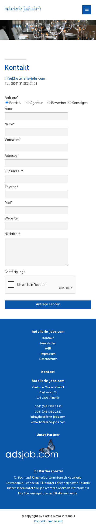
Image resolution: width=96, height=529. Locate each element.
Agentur (36, 103)
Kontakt (48, 338)
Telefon (11, 187)
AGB (48, 349)
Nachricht (13, 234)
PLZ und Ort (14, 172)
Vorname (12, 140)
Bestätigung (15, 272)
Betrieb (15, 103)
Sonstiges (79, 103)
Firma (8, 109)
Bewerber (58, 103)
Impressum (48, 354)
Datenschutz (48, 359)
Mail (8, 203)
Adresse (11, 156)
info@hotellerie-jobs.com (25, 79)
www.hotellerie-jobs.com (48, 422)
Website (11, 219)
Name (10, 125)
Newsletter (48, 344)
